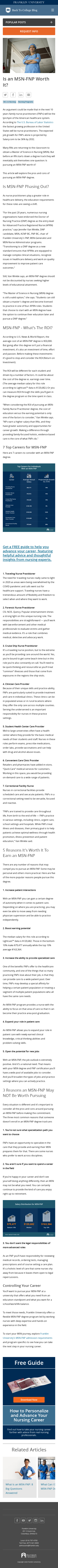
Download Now (29, 1399)
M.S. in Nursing (10, 102)
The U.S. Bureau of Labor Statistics (35, 122)
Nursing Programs (25, 102)
